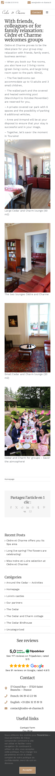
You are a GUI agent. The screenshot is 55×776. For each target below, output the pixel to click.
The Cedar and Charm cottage (24, 616)
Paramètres (43, 735)
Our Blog (28, 731)
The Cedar (12, 609)
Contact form (27, 727)
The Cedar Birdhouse (19, 622)
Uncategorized (15, 629)
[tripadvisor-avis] (27, 649)
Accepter (27, 770)
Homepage (9, 479)
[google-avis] (27, 663)
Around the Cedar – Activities (24, 582)
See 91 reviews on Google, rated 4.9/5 (28, 670)
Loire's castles (15, 596)
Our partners (14, 602)
